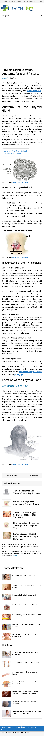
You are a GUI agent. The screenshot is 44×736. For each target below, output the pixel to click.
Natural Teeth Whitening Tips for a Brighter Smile (24, 635)
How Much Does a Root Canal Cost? (24, 605)
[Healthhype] (19, 8)
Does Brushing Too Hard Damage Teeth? (26, 615)
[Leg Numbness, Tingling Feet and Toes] (6, 666)
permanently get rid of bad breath (24, 575)
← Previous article (11, 475)
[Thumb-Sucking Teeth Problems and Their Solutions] (6, 589)
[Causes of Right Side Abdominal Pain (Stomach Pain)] (6, 686)
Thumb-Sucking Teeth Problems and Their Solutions (26, 586)
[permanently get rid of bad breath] (6, 579)
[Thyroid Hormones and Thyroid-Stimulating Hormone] (7, 494)
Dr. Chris (13, 78)
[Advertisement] (22, 45)
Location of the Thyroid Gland (15, 153)
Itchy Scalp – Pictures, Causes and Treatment (24, 702)
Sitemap (28, 733)
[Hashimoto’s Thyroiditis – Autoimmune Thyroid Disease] (7, 505)
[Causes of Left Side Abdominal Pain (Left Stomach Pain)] (6, 656)
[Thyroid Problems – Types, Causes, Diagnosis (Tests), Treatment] (7, 515)
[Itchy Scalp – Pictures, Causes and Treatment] (6, 705)
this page (15, 556)
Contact (40, 1)
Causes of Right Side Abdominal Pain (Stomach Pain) (25, 683)
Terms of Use (21, 1)
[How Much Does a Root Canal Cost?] (6, 609)
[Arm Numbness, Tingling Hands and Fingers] (6, 676)
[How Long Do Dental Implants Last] (6, 599)
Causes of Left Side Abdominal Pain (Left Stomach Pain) (26, 653)
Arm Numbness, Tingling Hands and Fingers (24, 673)
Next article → (34, 475)
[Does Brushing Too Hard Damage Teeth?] (6, 619)
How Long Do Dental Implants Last (24, 595)
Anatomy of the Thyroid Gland (15, 151)
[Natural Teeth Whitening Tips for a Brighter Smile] (6, 638)
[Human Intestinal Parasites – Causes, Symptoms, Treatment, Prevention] (6, 696)
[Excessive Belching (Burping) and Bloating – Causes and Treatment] (6, 715)
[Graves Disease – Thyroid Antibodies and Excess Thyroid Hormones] (7, 537)
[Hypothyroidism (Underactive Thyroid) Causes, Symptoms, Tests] (7, 526)
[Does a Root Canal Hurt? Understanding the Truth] (6, 628)
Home (5, 1)
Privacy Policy (31, 1)
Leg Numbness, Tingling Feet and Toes (25, 662)
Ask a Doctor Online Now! (15, 385)
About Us (12, 1)
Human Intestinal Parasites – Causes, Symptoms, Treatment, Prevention (25, 693)
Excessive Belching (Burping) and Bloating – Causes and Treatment (26, 712)
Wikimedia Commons (20, 182)
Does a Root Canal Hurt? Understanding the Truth (26, 625)
